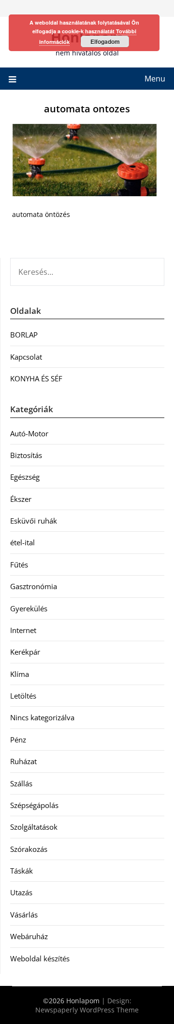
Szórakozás (28, 849)
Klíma (19, 674)
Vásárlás (24, 914)
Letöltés (23, 696)
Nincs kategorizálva (42, 717)
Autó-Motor (29, 433)
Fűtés (19, 564)
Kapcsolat (26, 357)
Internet (23, 630)
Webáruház (29, 936)
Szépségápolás (34, 805)
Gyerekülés (28, 608)
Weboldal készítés (40, 958)
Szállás (21, 783)
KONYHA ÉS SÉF (36, 378)
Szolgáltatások (34, 827)
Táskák (21, 871)
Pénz (18, 739)
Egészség (25, 477)
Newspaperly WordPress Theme (87, 1009)
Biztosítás (26, 455)
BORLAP (24, 334)
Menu (155, 78)
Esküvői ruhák (33, 520)
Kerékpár (25, 652)
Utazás (21, 892)
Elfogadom (105, 41)
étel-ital (22, 542)
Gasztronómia (33, 586)
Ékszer (20, 499)
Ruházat (23, 761)
